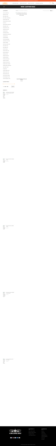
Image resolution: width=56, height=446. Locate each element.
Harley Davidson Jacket (6, 27)
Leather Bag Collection (39, 3)
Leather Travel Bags (5, 42)
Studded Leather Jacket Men (6, 63)
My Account (43, 437)
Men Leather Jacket (15, 3)
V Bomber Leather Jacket (6, 70)
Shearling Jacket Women (6, 58)
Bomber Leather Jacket (6, 19)
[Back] (4, 7)
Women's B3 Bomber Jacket (6, 78)
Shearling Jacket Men (5, 57)
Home (17, 10)
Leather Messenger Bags (6, 39)
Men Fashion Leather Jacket (6, 44)
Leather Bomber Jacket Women (7, 34)
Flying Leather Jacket (26, 444)
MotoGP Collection (31, 3)
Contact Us (43, 432)
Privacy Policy (43, 433)
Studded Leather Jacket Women (7, 65)
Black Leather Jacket (5, 16)
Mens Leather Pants (5, 47)
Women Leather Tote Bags (6, 75)
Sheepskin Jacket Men (6, 60)
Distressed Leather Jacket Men (7, 21)
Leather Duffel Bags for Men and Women (22, 79)
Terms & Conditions (44, 436)
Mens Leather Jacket (32, 431)
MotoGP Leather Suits (5, 52)
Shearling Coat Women (6, 55)
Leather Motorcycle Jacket (6, 40)
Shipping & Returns (44, 435)
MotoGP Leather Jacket (6, 50)
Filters (51, 10)
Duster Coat (4, 22)
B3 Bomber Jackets (5, 14)
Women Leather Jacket (23, 3)
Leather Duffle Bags (5, 37)
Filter (13, 86)
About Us (42, 431)
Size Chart (42, 439)
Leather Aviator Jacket (6, 29)
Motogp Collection (31, 433)
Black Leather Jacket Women (6, 17)
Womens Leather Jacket (32, 432)
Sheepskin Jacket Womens (6, 62)
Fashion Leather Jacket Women (7, 24)
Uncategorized (5, 68)
